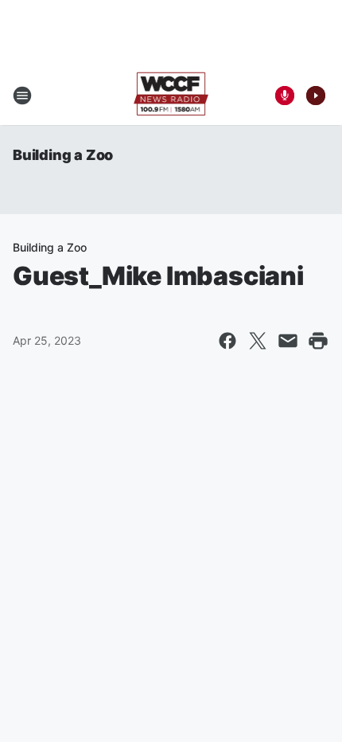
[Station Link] (171, 95)
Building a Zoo (63, 154)
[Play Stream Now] (315, 95)
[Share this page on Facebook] (227, 341)
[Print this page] (318, 341)
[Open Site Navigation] (22, 95)
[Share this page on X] (258, 341)
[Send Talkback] (284, 95)
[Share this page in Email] (288, 341)
